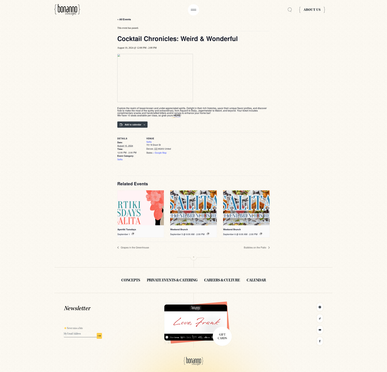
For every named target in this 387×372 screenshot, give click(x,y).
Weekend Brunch (179, 229)
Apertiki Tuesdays (126, 229)
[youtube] (320, 330)
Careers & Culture (222, 280)
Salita (120, 159)
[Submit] (99, 336)
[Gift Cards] (193, 323)
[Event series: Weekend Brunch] (208, 234)
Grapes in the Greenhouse (134, 247)
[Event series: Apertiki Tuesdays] (133, 234)
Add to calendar (133, 124)
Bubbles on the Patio (255, 247)
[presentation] (140, 207)
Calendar (256, 280)
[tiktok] (320, 318)
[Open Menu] (193, 9)
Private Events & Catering (172, 280)
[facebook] (320, 341)
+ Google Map (160, 152)
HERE (177, 115)
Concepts (130, 280)
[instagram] (320, 307)
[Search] (290, 10)
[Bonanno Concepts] (67, 9)
